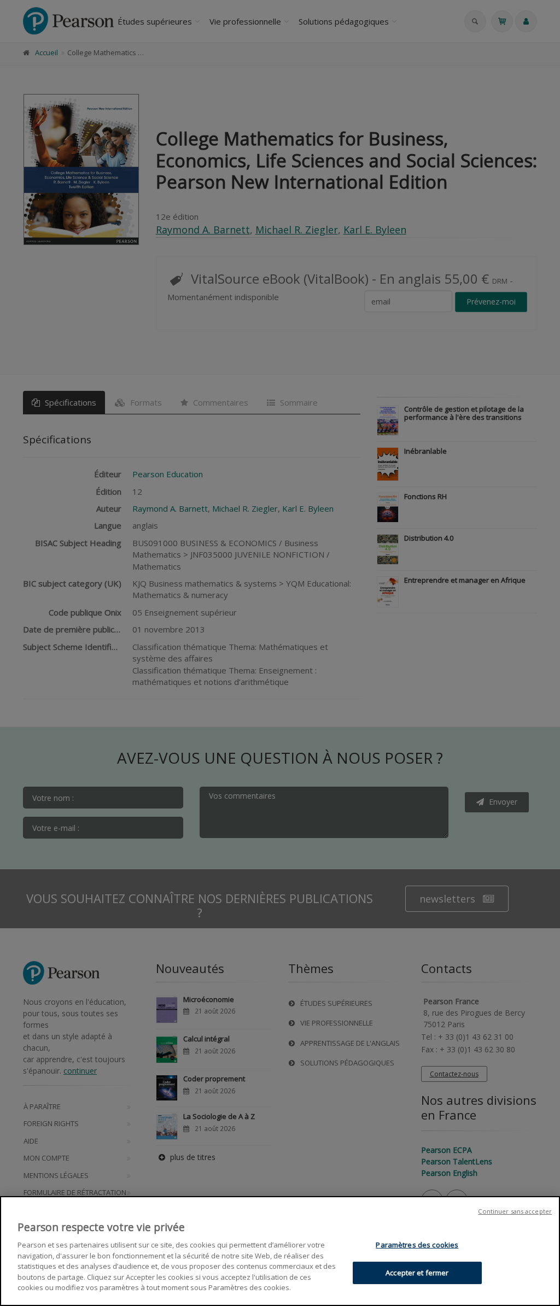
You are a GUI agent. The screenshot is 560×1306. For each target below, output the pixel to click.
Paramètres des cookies (417, 1245)
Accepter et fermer (417, 1273)
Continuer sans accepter (515, 1211)
